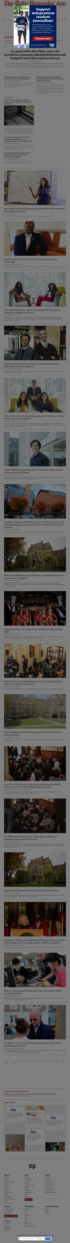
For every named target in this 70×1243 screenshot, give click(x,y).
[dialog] (35, 621)
